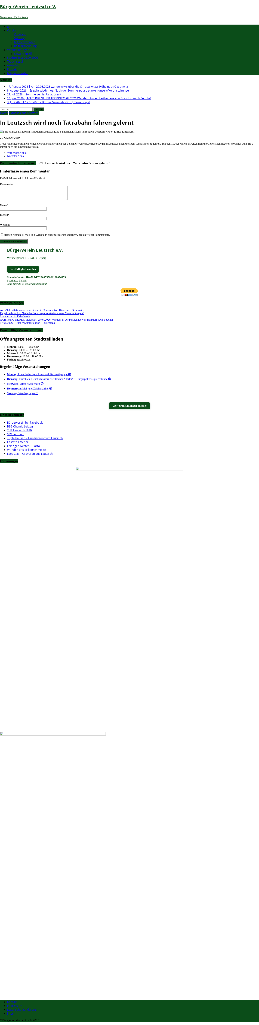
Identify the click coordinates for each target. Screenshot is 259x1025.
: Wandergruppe (22, 393)
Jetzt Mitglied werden (23, 269)
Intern (11, 1013)
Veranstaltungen (18, 50)
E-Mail (4, 214)
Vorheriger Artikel (17, 152)
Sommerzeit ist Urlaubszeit (15, 316)
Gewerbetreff (23, 54)
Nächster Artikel (16, 155)
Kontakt (12, 69)
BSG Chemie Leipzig (20, 426)
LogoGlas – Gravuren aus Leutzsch (30, 454)
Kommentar (6, 184)
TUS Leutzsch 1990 (19, 430)
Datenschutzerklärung (22, 1010)
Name (3, 205)
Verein (11, 30)
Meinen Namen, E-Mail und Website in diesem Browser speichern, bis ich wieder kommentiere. (57, 234)
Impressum (14, 1006)
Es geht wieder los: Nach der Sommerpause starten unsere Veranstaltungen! (42, 313)
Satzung (19, 38)
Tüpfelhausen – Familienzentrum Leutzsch (35, 438)
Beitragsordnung (25, 46)
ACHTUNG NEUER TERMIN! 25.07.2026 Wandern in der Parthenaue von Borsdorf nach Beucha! (56, 319)
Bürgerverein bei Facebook (25, 422)
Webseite (5, 224)
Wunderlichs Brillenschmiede (26, 450)
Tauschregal (15, 61)
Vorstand (20, 34)
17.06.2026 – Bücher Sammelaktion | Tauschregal (28, 322)
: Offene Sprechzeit (25, 383)
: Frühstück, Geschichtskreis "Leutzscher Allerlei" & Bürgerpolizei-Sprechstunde (59, 378)
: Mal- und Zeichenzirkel (29, 388)
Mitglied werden (24, 42)
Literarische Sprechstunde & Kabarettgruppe (39, 374)
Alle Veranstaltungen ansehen (129, 405)
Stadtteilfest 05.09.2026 (22, 58)
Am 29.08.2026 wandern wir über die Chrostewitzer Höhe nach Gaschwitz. (42, 310)
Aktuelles (13, 65)
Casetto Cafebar (17, 442)
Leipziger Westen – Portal (24, 446)
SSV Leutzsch (15, 434)
